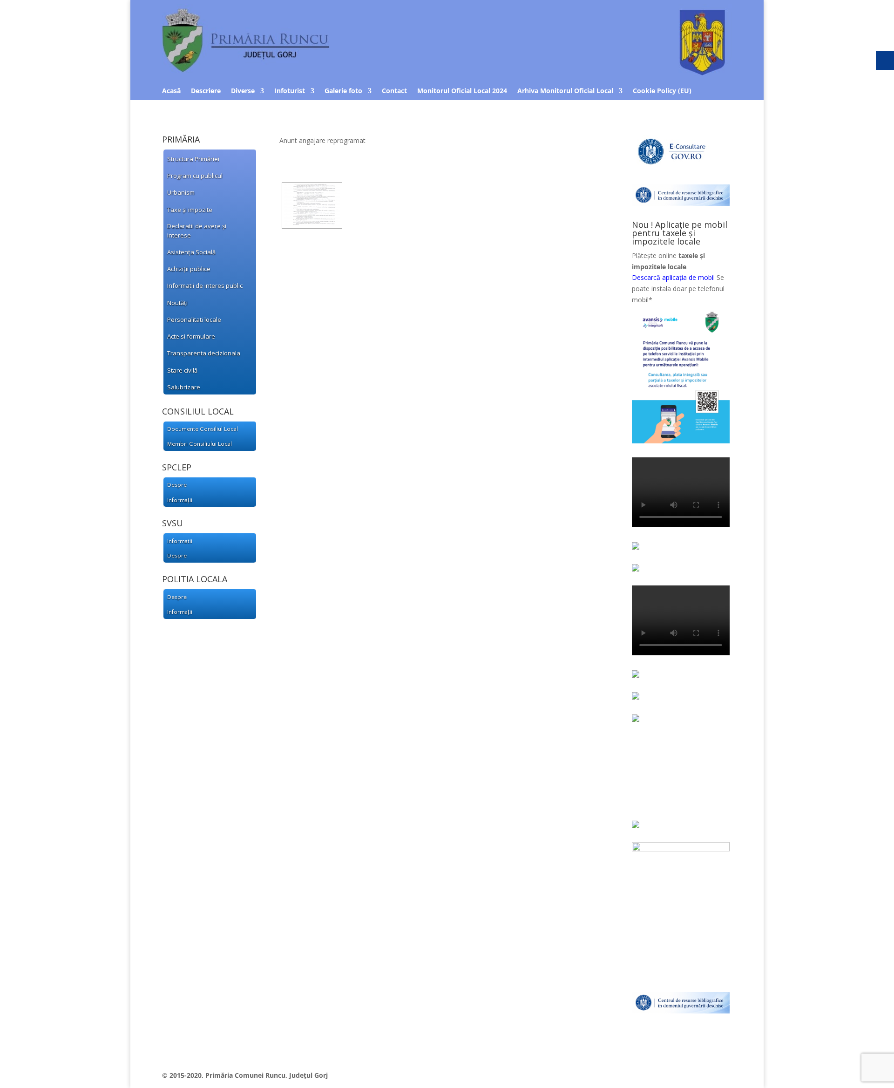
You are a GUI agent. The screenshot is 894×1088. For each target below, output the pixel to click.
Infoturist (289, 91)
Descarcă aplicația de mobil (673, 277)
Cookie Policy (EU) (662, 91)
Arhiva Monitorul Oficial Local (565, 91)
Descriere (206, 91)
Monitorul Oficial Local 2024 (462, 91)
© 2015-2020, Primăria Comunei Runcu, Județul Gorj (245, 1075)
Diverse (243, 91)
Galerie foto (343, 91)
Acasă (171, 91)
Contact (394, 91)
